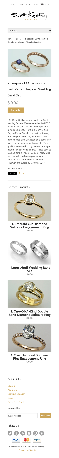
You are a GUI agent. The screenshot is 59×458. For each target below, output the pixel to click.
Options (11, 398)
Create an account (29, 4)
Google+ (41, 433)
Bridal (18, 39)
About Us (12, 390)
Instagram (29, 433)
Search (11, 386)
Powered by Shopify (27, 450)
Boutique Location (16, 394)
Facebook (16, 433)
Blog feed (22, 433)
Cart (47, 4)
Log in (14, 4)
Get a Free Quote (16, 402)
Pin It (21, 173)
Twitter (10, 433)
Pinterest (35, 433)
